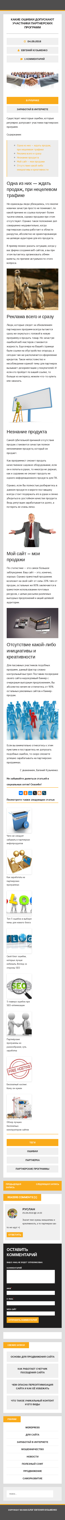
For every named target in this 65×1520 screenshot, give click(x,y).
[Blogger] (40, 793)
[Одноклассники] (26, 793)
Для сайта (32, 1434)
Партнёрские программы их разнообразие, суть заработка (16, 1045)
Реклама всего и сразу (29, 153)
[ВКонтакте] (21, 793)
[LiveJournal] (44, 793)
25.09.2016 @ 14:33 (32, 1212)
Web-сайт (11, 1309)
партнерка (33, 1160)
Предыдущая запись (13, 1186)
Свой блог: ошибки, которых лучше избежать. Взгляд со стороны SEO (17, 962)
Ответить (14, 1234)
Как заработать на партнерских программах (16, 881)
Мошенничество (32, 1449)
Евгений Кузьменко (34, 50)
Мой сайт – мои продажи (31, 161)
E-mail (10, 1299)
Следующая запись (47, 1184)
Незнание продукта (28, 157)
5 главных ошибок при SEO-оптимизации (18, 1003)
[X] (35, 793)
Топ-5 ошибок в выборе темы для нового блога (19, 920)
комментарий (14, 1268)
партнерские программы (32, 1169)
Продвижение (32, 1471)
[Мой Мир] (30, 793)
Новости (32, 1456)
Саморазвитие (32, 1478)
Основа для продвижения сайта (32, 1356)
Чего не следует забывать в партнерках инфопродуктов (18, 839)
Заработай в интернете (32, 109)
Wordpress (32, 1427)
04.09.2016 (34, 41)
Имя (9, 1288)
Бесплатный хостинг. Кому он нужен (17, 1086)
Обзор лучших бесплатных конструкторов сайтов (18, 1126)
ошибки (32, 1151)
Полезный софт (32, 1464)
